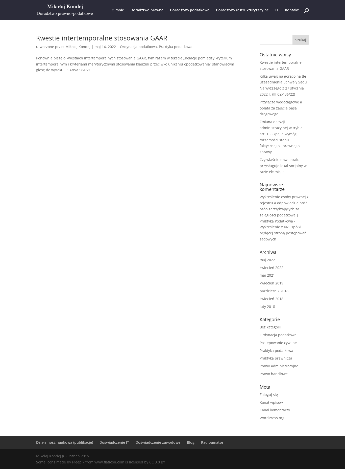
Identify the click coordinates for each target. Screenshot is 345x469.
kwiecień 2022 (271, 267)
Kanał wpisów (271, 402)
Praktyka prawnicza (276, 358)
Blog (190, 442)
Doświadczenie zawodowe (158, 442)
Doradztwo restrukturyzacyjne (242, 10)
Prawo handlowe (274, 373)
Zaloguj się (269, 394)
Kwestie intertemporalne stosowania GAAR (101, 37)
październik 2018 (274, 290)
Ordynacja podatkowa (138, 46)
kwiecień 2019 (271, 283)
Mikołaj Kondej (77, 46)
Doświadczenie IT (114, 442)
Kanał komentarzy (275, 410)
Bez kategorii (270, 327)
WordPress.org (272, 417)
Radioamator (212, 442)
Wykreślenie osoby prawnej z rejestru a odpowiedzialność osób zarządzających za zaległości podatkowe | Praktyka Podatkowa (284, 208)
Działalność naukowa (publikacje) (64, 442)
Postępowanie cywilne (278, 342)
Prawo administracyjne (279, 366)
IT (276, 10)
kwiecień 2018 (271, 298)
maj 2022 (267, 259)
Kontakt (292, 10)
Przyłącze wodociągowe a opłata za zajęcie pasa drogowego (281, 108)
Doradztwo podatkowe (189, 10)
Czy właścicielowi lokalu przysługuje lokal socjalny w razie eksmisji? (283, 165)
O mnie (118, 10)
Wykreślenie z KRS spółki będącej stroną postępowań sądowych (283, 233)
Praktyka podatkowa (175, 46)
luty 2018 (267, 306)
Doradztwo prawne (147, 10)
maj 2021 (267, 275)
